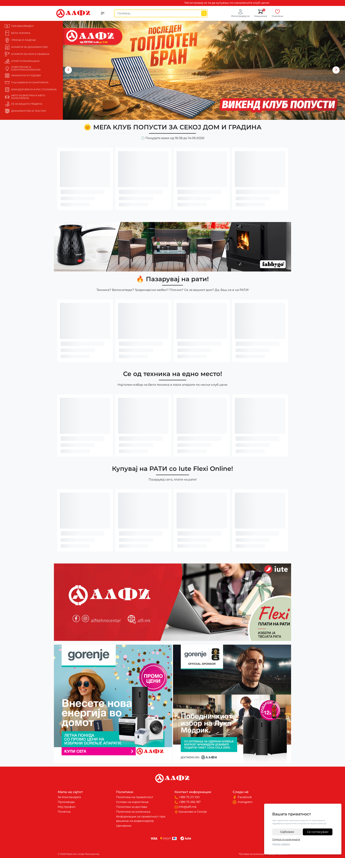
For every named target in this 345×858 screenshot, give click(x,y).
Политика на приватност (134, 797)
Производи (66, 802)
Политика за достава (131, 807)
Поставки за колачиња (251, 854)
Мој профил (66, 807)
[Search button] (204, 13)
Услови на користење (132, 802)
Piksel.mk (173, 854)
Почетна (64, 811)
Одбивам (287, 832)
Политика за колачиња (133, 811)
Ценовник (123, 825)
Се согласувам (317, 832)
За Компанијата (69, 797)
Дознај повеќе (281, 844)
